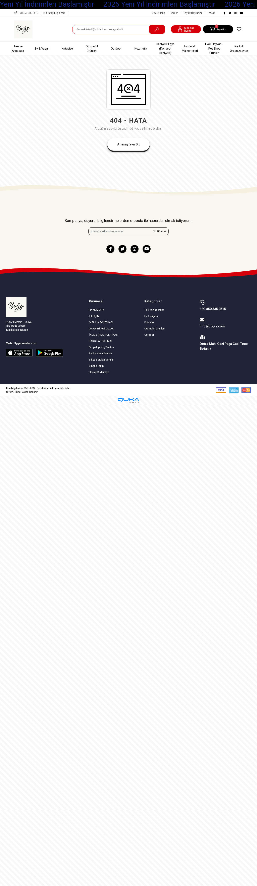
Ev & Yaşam (42, 48)
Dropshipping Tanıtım (101, 347)
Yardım (174, 13)
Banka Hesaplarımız (100, 353)
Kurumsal (96, 301)
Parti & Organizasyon (239, 49)
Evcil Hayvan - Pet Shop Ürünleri (214, 48)
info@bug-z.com (212, 326)
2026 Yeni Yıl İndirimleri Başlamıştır (159, 4)
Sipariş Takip (158, 13)
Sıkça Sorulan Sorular (101, 359)
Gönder (161, 231)
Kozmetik (141, 48)
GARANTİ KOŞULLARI (101, 328)
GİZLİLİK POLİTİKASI (101, 322)
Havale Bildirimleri (99, 372)
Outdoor (116, 48)
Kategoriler (153, 301)
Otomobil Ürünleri (92, 49)
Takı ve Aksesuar (18, 49)
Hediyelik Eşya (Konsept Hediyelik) (165, 48)
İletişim (211, 13)
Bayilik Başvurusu (193, 13)
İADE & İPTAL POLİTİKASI (103, 334)
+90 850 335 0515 (213, 309)
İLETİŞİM (94, 316)
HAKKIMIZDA (96, 309)
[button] (218, 29)
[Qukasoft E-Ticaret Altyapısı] (128, 400)
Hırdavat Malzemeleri (190, 49)
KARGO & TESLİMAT (100, 340)
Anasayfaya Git (128, 144)
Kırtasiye (67, 48)
